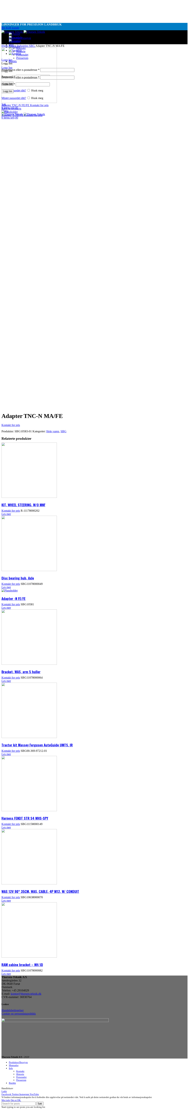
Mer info (5, 1100)
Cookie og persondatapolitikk (18, 1013)
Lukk (4, 1091)
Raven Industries (19, 45)
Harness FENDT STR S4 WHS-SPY (24, 818)
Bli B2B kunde (10, 27)
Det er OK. (16, 1100)
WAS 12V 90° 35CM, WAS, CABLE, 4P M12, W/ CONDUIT (40, 891)
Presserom (21, 1080)
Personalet (21, 1077)
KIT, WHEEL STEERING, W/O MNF (23, 504)
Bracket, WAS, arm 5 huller (20, 671)
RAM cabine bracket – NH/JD (22, 964)
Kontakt (20, 1071)
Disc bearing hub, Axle (17, 577)
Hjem (5, 45)
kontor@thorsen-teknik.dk (26, 993)
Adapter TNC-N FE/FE (15, 105)
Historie (20, 1074)
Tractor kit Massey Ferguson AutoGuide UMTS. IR (37, 744)
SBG (32, 45)
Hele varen (52, 431)
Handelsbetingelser (12, 1010)
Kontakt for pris (39, 105)
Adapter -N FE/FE (12, 115)
